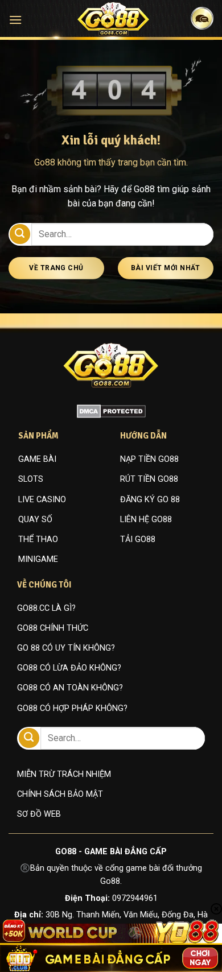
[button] (15, 20)
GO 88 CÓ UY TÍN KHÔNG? (66, 648)
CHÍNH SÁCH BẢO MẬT (60, 794)
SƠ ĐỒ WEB (39, 814)
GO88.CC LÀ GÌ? (46, 608)
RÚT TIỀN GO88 (149, 479)
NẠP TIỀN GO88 (149, 459)
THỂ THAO (38, 539)
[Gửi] (20, 234)
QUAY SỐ (35, 519)
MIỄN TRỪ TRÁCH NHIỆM (64, 774)
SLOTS (30, 479)
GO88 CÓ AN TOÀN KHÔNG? (70, 688)
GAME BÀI (37, 459)
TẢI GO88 (137, 539)
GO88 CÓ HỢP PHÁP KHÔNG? (72, 708)
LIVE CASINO (42, 499)
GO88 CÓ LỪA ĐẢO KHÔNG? (69, 668)
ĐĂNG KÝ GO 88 (150, 499)
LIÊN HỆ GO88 (146, 519)
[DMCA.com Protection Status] (111, 410)
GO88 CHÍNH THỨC (52, 628)
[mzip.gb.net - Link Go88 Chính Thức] (113, 19)
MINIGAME (38, 559)
